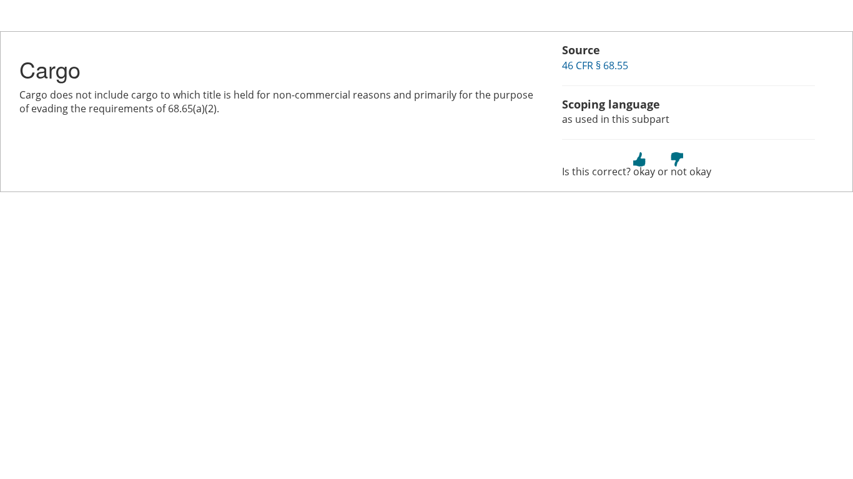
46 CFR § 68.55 (595, 65)
